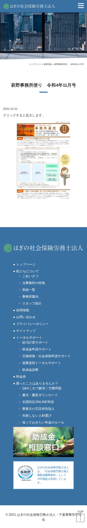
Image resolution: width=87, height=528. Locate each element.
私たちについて (27, 271)
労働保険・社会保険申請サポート (46, 356)
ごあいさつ (30, 276)
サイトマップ (26, 330)
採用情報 (22, 310)
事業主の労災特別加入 (38, 408)
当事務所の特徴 (33, 283)
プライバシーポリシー (32, 324)
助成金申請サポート (36, 349)
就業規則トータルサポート (41, 363)
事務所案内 (30, 296)
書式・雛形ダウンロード (40, 395)
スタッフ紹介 (32, 303)
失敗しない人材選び (36, 415)
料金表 (21, 376)
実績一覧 (28, 289)
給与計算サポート (35, 342)
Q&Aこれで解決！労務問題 (42, 388)
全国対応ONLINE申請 (38, 402)
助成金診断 (30, 369)
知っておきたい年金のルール (43, 422)
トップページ (26, 264)
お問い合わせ (26, 317)
